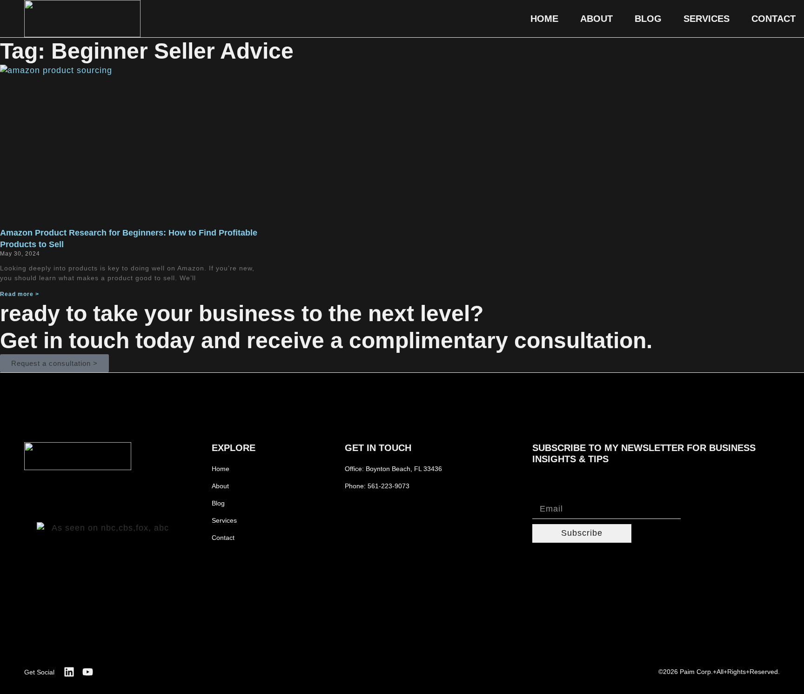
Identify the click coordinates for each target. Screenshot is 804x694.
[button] (54, 363)
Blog (648, 18)
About (596, 18)
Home (544, 18)
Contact (773, 18)
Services (706, 18)
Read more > (19, 294)
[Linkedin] (69, 672)
